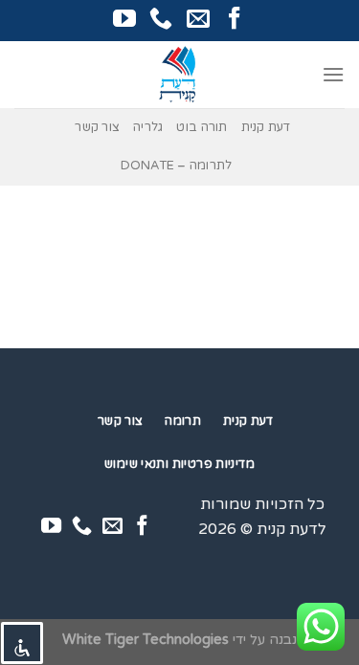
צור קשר (97, 127)
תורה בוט (201, 127)
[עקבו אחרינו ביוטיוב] (124, 20)
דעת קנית (266, 127)
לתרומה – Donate (177, 165)
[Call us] (160, 20)
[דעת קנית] (180, 74)
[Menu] (333, 74)
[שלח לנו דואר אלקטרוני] (198, 20)
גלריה (148, 127)
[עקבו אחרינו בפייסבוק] (234, 20)
